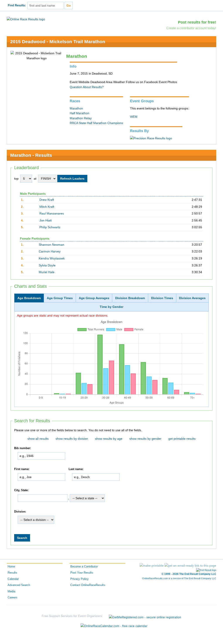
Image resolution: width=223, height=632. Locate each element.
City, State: (21, 490)
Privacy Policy (79, 579)
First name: (21, 469)
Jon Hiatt (45, 220)
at (35, 178)
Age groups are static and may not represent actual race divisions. (62, 315)
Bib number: (22, 448)
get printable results (182, 438)
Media (11, 591)
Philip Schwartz (49, 227)
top (16, 178)
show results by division (72, 438)
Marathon (76, 108)
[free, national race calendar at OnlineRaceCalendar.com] (114, 626)
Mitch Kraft (46, 206)
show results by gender (145, 438)
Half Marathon (79, 113)
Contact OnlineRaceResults (87, 585)
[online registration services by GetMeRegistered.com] (145, 616)
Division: (20, 511)
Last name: (76, 469)
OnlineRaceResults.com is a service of (179, 578)
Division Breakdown (130, 298)
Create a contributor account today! (191, 28)
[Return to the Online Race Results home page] (26, 19)
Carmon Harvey (50, 251)
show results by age (108, 438)
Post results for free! (197, 22)
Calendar (13, 579)
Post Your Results (81, 572)
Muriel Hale (46, 272)
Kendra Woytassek (52, 258)
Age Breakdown (29, 298)
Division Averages (192, 298)
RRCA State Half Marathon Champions (96, 123)
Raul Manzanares (51, 213)
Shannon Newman (51, 244)
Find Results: (17, 5)
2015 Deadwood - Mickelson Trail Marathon (57, 41)
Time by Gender (111, 306)
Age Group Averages (94, 298)
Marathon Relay (81, 118)
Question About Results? (87, 87)
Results (12, 572)
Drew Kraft (46, 199)
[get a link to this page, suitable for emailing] (190, 565)
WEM (133, 116)
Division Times (162, 298)
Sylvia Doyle (47, 265)
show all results (38, 438)
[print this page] (152, 565)
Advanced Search (19, 585)
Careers (12, 597)
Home (11, 566)
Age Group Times (60, 298)
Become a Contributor (84, 566)
